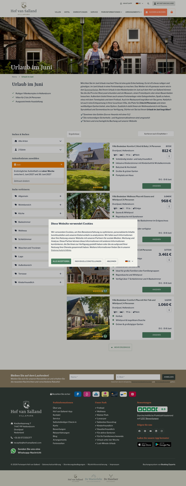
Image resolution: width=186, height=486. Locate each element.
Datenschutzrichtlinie (61, 250)
